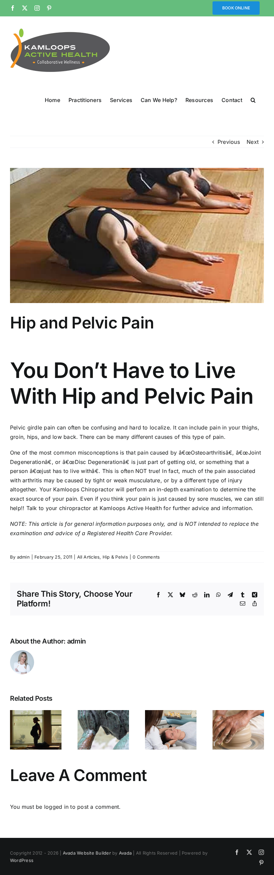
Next (253, 141)
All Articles (88, 557)
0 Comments (146, 557)
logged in (56, 806)
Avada (125, 853)
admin (23, 557)
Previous (229, 141)
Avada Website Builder (87, 853)
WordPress (21, 860)
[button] (253, 99)
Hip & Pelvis (115, 557)
